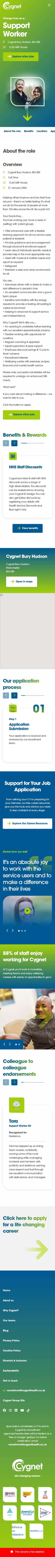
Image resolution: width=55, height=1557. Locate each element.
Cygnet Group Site (14, 1400)
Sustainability (11, 1371)
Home (6, 1290)
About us (8, 1300)
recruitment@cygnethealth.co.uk (27, 1445)
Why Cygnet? (11, 1310)
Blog (5, 1331)
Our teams (9, 1320)
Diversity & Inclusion (15, 1361)
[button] (14, 443)
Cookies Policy (11, 1351)
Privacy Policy (11, 1341)
